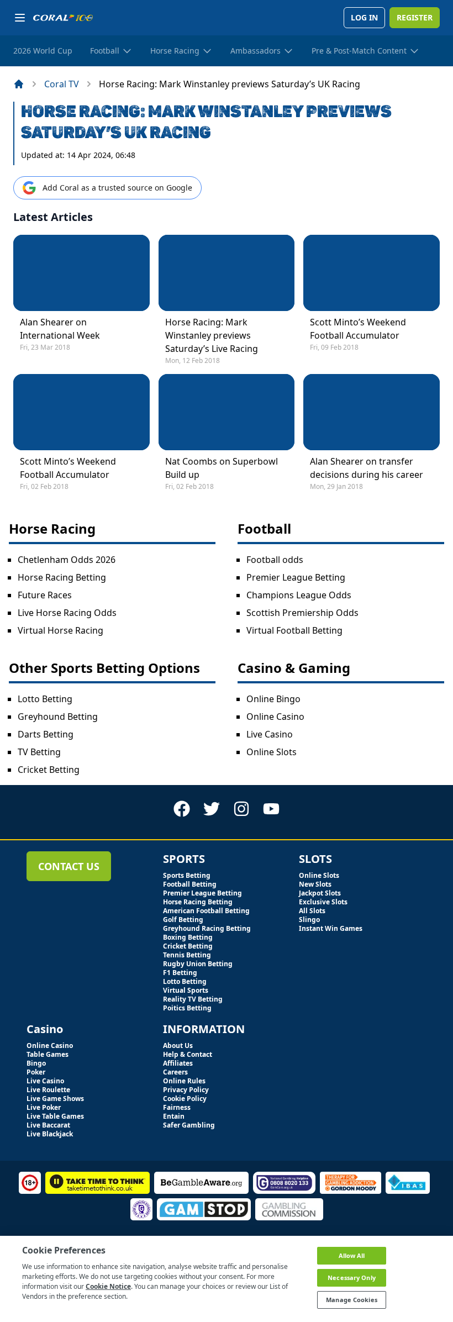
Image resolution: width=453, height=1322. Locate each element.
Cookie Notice (108, 1286)
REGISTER (415, 17)
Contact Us (68, 866)
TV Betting (39, 752)
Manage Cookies (351, 1299)
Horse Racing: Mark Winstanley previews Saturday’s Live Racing (211, 335)
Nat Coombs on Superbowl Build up (221, 468)
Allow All (352, 1255)
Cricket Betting (49, 769)
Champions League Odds (298, 595)
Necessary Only (352, 1277)
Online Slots (271, 752)
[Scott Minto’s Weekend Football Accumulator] (371, 273)
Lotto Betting (45, 699)
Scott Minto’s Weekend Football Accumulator (358, 328)
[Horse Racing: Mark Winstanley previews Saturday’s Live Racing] (227, 273)
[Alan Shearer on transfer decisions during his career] (371, 412)
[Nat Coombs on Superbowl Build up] (227, 412)
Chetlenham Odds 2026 (66, 560)
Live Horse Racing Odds (67, 613)
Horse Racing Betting (62, 577)
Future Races (45, 595)
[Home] (18, 83)
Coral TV (61, 84)
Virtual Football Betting (294, 630)
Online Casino (275, 716)
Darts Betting (45, 734)
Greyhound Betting (58, 716)
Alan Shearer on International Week (60, 328)
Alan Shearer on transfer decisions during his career (366, 468)
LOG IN (364, 17)
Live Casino (269, 734)
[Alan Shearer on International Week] (81, 273)
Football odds (274, 560)
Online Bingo (273, 699)
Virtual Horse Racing (60, 630)
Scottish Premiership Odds (302, 613)
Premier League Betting (295, 577)
